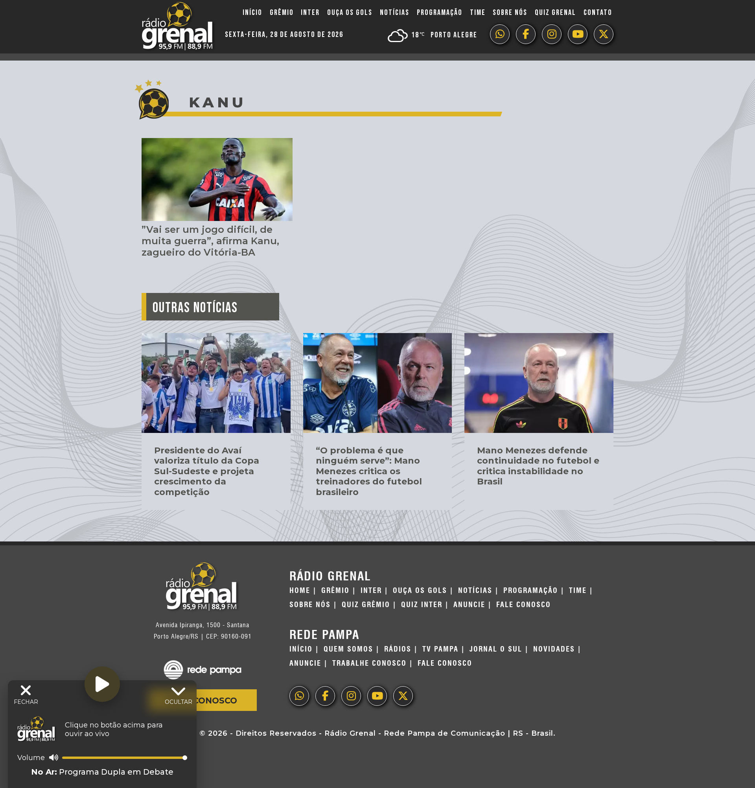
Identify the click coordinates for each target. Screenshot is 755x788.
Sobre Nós (510, 12)
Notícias (394, 12)
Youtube (577, 34)
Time (478, 12)
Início (252, 12)
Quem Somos (348, 649)
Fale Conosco (202, 700)
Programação (439, 12)
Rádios (397, 649)
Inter (310, 12)
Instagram (552, 34)
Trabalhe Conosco (369, 663)
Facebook (526, 34)
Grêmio (282, 12)
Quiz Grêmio (366, 604)
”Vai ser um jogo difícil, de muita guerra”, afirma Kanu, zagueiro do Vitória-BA (210, 241)
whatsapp (500, 34)
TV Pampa (440, 649)
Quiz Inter (421, 604)
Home (299, 590)
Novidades (554, 649)
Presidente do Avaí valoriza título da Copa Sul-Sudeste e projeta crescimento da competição (206, 471)
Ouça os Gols (349, 12)
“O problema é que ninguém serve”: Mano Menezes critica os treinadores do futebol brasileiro (369, 471)
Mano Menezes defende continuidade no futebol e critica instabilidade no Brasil (538, 466)
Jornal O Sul (496, 649)
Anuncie (469, 604)
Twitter (603, 34)
